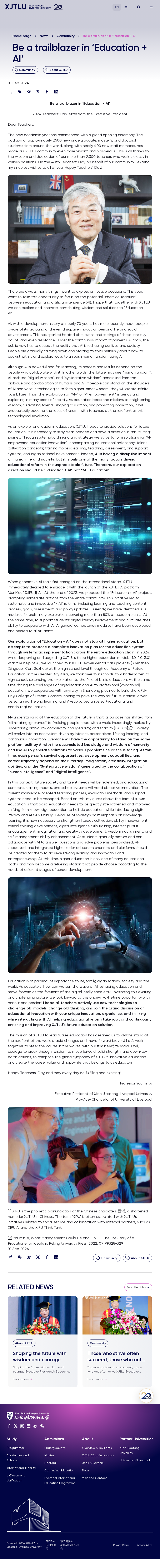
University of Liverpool (135, 1460)
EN (117, 7)
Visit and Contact (94, 1478)
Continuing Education (59, 1470)
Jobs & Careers (93, 1463)
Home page (21, 36)
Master (49, 1455)
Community (66, 36)
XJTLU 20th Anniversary (98, 1455)
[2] (129, 728)
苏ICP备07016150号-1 (51, 1545)
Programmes (16, 1447)
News (44, 36)
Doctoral (50, 1463)
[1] (35, 592)
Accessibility (144, 1545)
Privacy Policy (121, 1545)
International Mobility (21, 1468)
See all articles (136, 1287)
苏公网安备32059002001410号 (69, 1545)
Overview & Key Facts (97, 1447)
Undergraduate (55, 1447)
